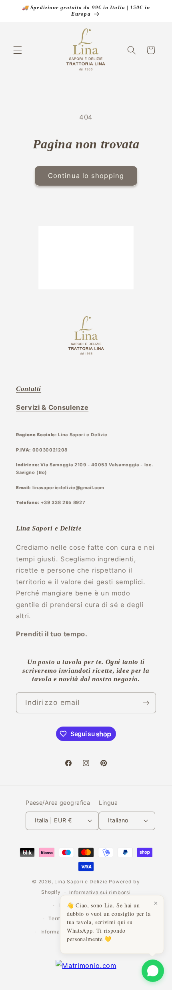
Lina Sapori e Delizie (80, 882)
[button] (17, 50)
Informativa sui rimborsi (99, 892)
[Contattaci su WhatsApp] (153, 971)
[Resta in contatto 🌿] (146, 702)
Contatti (28, 389)
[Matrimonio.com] (86, 966)
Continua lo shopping (86, 176)
